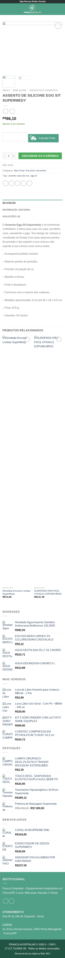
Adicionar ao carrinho (40, 156)
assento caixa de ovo (18, 175)
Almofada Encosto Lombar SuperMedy (16, 592)
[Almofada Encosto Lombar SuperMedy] (16, 460)
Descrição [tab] (9, 203)
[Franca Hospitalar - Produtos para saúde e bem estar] (32, 9)
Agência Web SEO (41, 953)
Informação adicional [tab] (16, 210)
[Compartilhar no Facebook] (11, 183)
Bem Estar (19, 90)
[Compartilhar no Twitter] (17, 183)
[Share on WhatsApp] (5, 183)
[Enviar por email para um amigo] (23, 183)
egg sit (33, 175)
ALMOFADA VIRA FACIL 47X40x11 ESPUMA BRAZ (48, 592)
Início (6, 90)
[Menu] (4, 9)
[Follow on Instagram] (5, 901)
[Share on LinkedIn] (29, 183)
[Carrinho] (60, 9)
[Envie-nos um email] (11, 901)
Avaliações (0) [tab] (11, 216)
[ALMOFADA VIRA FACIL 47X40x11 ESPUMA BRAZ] (48, 460)
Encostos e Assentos (44, 90)
